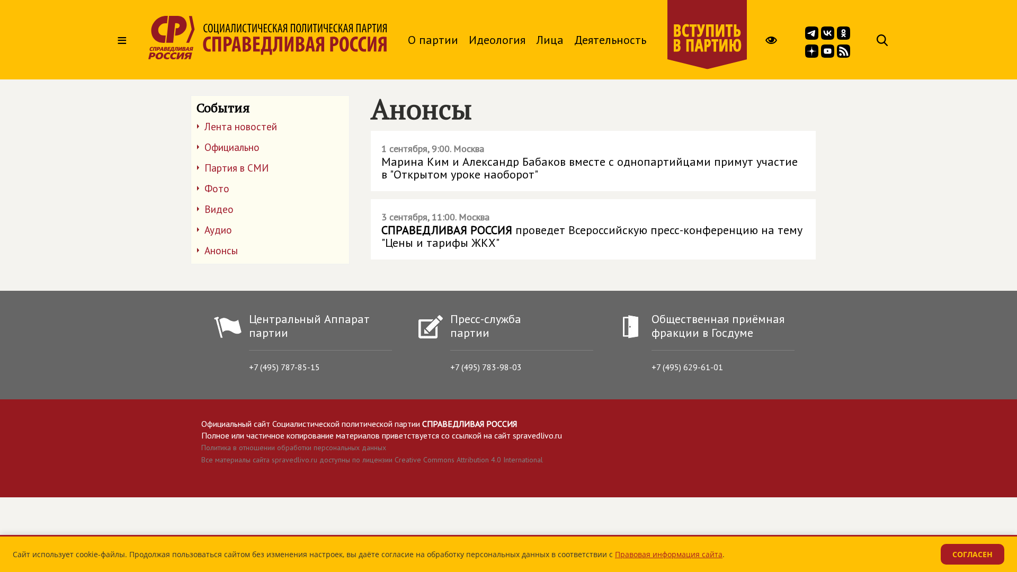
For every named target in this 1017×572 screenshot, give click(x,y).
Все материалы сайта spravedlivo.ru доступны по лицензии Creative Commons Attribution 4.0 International (372, 459)
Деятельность (610, 39)
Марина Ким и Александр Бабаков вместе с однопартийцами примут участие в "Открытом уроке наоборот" (589, 162)
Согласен (972, 554)
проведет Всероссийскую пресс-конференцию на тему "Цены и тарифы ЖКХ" (591, 230)
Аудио (218, 230)
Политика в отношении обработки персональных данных (293, 447)
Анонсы (221, 250)
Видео (219, 209)
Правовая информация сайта (668, 554)
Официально (232, 147)
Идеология (497, 39)
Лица (550, 39)
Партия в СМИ (236, 168)
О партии (433, 39)
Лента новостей (240, 126)
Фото (216, 188)
